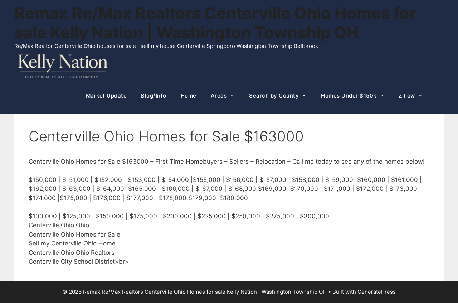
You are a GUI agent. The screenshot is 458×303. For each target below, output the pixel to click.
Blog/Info (153, 95)
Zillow (407, 95)
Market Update (106, 95)
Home (188, 95)
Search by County (274, 95)
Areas (219, 95)
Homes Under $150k (348, 95)
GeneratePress (376, 291)
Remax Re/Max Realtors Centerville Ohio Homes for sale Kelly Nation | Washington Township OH (215, 22)
